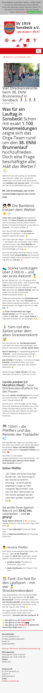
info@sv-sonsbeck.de (10, 681)
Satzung (5, 648)
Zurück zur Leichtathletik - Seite (18, 57)
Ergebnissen (26, 620)
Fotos (23, 622)
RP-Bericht (23, 625)
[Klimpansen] (14, 40)
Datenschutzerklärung (25, 12)
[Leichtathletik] (20, 40)
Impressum (13, 648)
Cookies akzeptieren (34, 12)
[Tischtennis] (28, 40)
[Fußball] (7, 40)
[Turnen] (35, 40)
